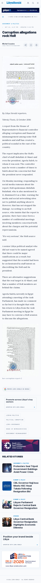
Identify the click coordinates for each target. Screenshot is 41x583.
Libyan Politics (12, 415)
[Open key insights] (36, 45)
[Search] (33, 3)
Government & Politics (10, 24)
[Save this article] (31, 45)
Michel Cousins (8, 44)
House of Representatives (16, 429)
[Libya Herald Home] (14, 3)
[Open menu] (2, 3)
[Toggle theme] (38, 3)
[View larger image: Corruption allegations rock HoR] (20, 82)
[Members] (28, 3)
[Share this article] (25, 45)
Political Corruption (14, 420)
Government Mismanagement (16, 433)
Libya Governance (13, 424)
